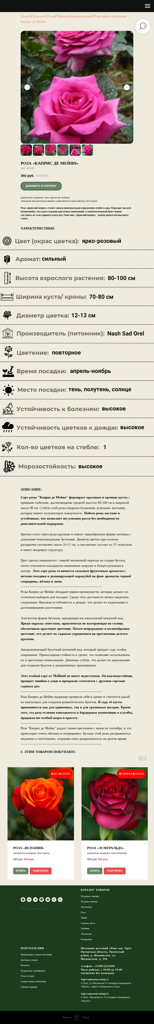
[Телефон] (54, 899)
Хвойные (85, 928)
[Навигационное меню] (147, 6)
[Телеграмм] (35, 899)
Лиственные (86, 906)
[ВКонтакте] (29, 899)
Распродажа (86, 939)
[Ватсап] (41, 899)
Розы (50, 16)
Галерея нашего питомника (33, 981)
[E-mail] (47, 899)
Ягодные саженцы (89, 901)
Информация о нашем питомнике (36, 954)
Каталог (39, 16)
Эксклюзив (86, 933)
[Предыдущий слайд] (27, 87)
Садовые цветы (88, 922)
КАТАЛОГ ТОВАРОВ (95, 890)
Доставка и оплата (29, 959)
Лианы (84, 917)
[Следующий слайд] (127, 87)
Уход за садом (27, 975)
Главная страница (29, 986)
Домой (25, 16)
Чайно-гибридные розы (74, 16)
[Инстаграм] (23, 899)
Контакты (25, 965)
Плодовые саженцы (90, 896)
